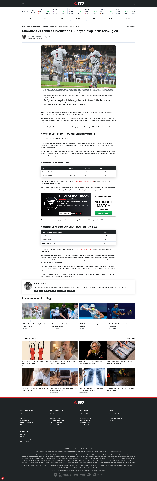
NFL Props (23, 437)
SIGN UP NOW (103, 213)
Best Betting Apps (85, 422)
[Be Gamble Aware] (79, 475)
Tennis (83, 321)
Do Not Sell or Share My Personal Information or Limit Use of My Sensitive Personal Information (78, 470)
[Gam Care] (60, 475)
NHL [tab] (112, 18)
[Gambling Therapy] (67, 474)
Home (23, 26)
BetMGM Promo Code (56, 414)
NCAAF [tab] (79, 18)
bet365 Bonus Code (55, 418)
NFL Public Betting (25, 439)
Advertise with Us (25, 420)
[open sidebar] (23, 3)
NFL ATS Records (25, 441)
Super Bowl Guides (114, 414)
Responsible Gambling (26, 422)
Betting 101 (112, 416)
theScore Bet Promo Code (57, 416)
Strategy (111, 420)
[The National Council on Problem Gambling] (98, 474)
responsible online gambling (67, 462)
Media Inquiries (24, 427)
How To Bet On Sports (115, 418)
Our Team (23, 418)
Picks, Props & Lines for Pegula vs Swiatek (91, 325)
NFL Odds (23, 434)
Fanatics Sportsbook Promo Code (59, 427)
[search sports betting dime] (133, 3)
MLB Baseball (36, 26)
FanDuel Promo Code (56, 422)
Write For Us (24, 425)
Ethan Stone (32, 35)
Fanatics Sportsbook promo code (83, 181)
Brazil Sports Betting (85, 420)
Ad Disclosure (131, 26)
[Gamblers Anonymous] (89, 474)
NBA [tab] (95, 18)
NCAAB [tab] (128, 18)
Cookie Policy (89, 448)
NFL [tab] (63, 18)
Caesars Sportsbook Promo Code (59, 425)
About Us (23, 414)
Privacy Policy (73, 448)
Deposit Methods (84, 425)
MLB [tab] (47, 18)
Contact (22, 416)
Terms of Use (81, 448)
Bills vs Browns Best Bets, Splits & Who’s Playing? (34, 325)
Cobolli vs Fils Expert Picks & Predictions (118, 325)
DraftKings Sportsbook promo (82, 249)
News (28, 26)
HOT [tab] (31, 18)
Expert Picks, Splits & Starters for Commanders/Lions (62, 325)
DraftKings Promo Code (57, 420)
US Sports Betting (84, 416)
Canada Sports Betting (86, 418)
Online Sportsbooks (85, 414)
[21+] (55, 475)
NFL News (27, 321)
